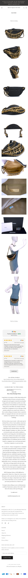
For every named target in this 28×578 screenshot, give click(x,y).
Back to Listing (14, 20)
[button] (6, 350)
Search (3, 530)
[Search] (24, 7)
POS (8, 566)
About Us (4, 533)
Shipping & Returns (6, 535)
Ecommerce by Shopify (16, 566)
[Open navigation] (1, 7)
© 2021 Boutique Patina (14, 564)
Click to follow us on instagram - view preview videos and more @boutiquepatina (14, 3)
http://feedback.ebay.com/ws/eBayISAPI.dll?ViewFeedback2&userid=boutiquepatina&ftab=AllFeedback (14, 381)
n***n (5, 358)
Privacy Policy (5, 540)
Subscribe (7, 557)
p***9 (5, 342)
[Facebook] (2, 523)
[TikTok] (8, 523)
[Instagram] (5, 523)
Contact (3, 538)
